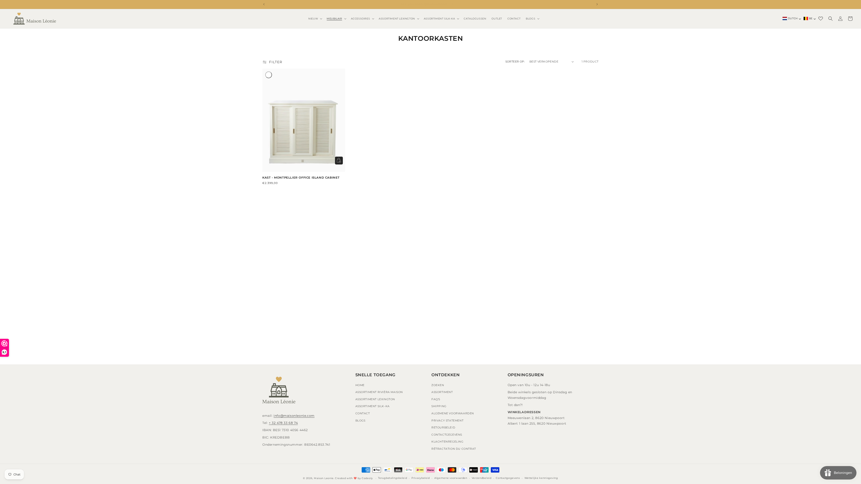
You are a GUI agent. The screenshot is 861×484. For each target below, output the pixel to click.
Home (360, 385)
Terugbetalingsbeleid (392, 478)
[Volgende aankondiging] (597, 4)
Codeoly (367, 478)
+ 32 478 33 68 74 (283, 423)
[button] (315, 18)
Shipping (438, 406)
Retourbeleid (443, 427)
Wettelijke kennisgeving (541, 478)
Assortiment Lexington (375, 399)
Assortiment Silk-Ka (372, 406)
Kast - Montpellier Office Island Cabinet (301, 177)
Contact (362, 413)
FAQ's (435, 399)
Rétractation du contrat (453, 448)
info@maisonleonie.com (294, 416)
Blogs (360, 420)
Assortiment (442, 392)
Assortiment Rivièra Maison (379, 392)
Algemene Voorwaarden (452, 413)
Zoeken (437, 385)
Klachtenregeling (447, 441)
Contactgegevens (446, 434)
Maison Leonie (324, 478)
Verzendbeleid (481, 478)
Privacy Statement (447, 420)
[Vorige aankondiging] (264, 4)
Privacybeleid (420, 478)
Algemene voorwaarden (450, 478)
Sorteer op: (515, 61)
